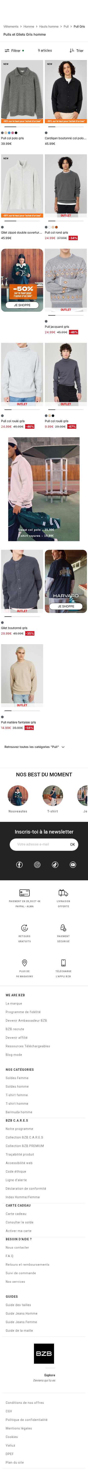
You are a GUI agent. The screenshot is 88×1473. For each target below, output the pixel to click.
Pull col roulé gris (13, 421)
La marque (14, 1003)
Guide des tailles (18, 1305)
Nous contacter (17, 1247)
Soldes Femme (17, 1078)
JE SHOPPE (22, 305)
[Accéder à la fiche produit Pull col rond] (66, 186)
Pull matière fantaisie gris (18, 722)
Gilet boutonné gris (14, 628)
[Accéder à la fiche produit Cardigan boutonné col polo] (66, 91)
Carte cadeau (16, 1214)
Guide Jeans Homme (22, 1313)
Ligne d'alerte (16, 1180)
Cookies (12, 1437)
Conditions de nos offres (25, 1402)
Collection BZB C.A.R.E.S (24, 1137)
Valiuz (10, 1445)
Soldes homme (17, 1086)
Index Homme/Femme (23, 1197)
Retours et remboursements (28, 1264)
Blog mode (14, 1054)
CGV (9, 1411)
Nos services (15, 1281)
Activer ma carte (19, 1231)
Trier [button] (80, 50)
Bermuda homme (19, 1112)
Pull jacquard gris (57, 326)
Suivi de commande (21, 1273)
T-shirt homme (17, 1103)
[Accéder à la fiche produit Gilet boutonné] (22, 581)
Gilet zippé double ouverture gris (24, 232)
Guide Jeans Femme (21, 1322)
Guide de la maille (19, 1330)
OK (72, 845)
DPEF (10, 1454)
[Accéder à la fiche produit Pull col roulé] (22, 374)
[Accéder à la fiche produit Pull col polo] (22, 91)
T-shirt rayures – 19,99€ (36, 535)
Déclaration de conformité (26, 1188)
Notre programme (19, 1129)
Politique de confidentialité (27, 1420)
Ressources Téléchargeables (28, 1046)
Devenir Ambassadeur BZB (26, 1020)
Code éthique (16, 1171)
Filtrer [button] (16, 50)
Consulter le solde (20, 1222)
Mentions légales (19, 1428)
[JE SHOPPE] (22, 280)
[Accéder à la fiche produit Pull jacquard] (66, 280)
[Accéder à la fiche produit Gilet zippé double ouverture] (22, 186)
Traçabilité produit (20, 1154)
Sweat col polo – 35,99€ (36, 529)
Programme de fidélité (23, 1012)
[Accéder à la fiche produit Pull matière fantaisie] (22, 675)
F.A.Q (9, 1256)
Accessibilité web (19, 1163)
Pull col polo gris (12, 138)
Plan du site (15, 1462)
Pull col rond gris (56, 232)
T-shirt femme (17, 1095)
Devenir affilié (17, 1037)
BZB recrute (15, 1029)
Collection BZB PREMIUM (25, 1146)
